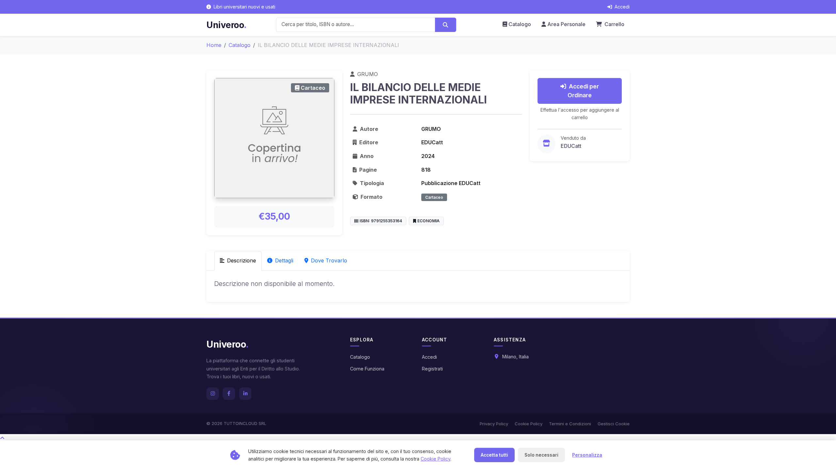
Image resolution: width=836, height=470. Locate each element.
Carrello (613, 24)
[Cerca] (445, 25)
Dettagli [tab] (284, 260)
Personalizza (587, 455)
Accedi (429, 357)
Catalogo (519, 24)
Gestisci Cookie (614, 423)
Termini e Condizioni (570, 423)
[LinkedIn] (245, 393)
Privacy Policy (494, 423)
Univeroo (226, 25)
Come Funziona (367, 368)
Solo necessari (541, 455)
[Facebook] (229, 393)
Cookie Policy (528, 423)
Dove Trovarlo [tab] (329, 260)
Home (213, 45)
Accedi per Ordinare (583, 90)
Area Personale (566, 24)
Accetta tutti (494, 455)
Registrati (432, 368)
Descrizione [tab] (241, 260)
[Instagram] (212, 393)
